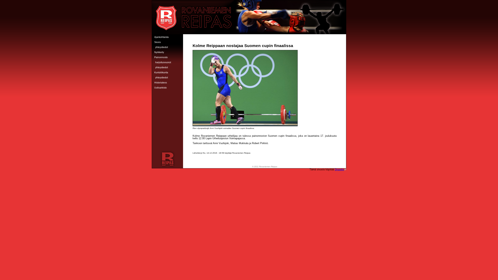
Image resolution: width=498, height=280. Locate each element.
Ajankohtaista (161, 37)
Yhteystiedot (161, 47)
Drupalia (339, 169)
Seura (157, 42)
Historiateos (160, 82)
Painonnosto (161, 57)
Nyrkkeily (159, 52)
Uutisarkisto (160, 88)
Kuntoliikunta (161, 72)
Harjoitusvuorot (163, 62)
